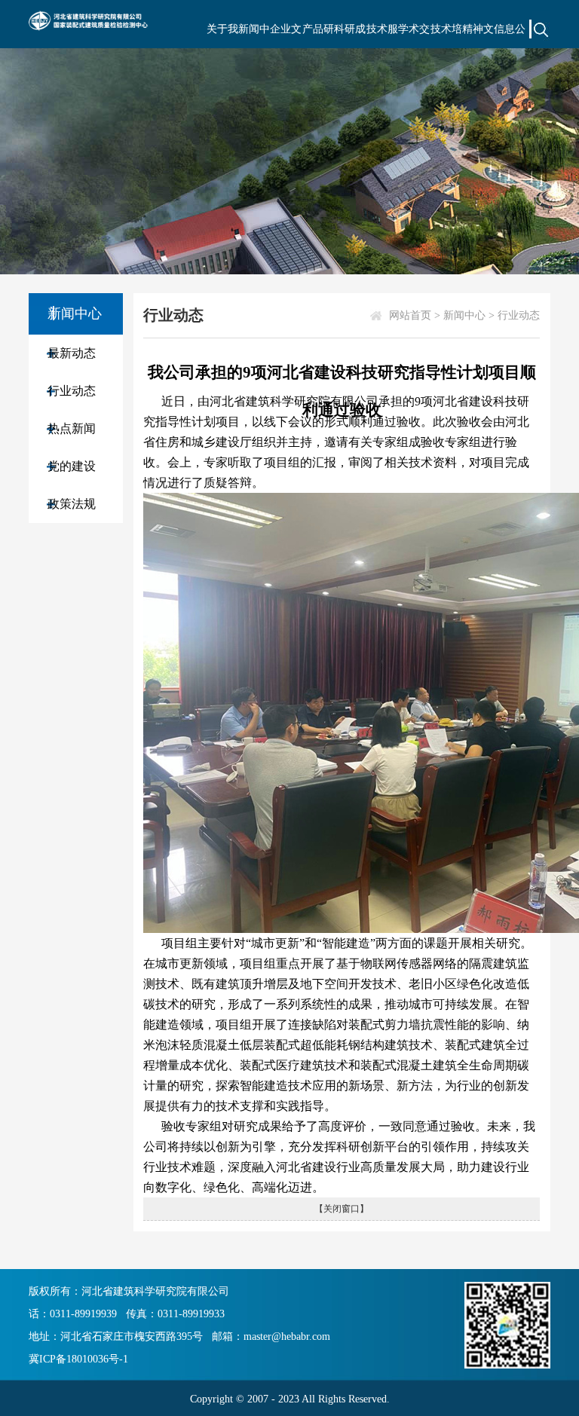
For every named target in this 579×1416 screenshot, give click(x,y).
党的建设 (71, 466)
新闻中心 (464, 315)
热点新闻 (71, 428)
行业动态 (71, 390)
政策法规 (71, 503)
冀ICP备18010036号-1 (78, 1359)
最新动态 (71, 353)
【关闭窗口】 (341, 1208)
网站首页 (410, 315)
